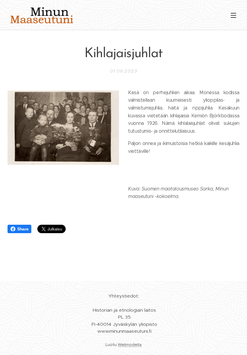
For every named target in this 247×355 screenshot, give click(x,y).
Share (22, 229)
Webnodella (130, 344)
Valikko (233, 15)
